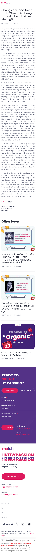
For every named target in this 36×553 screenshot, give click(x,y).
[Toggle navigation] (33, 2)
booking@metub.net (23, 434)
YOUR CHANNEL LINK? (8, 406)
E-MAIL (3, 398)
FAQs (3, 508)
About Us (5, 503)
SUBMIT (10, 427)
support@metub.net (23, 428)
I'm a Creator (10, 390)
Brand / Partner (26, 390)
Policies (4, 518)
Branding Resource (8, 513)
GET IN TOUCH (13, 476)
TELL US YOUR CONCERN (9, 414)
